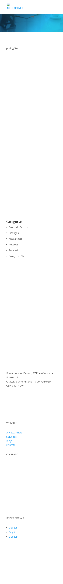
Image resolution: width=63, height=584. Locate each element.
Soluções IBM (18, 84)
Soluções (11, 436)
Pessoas (13, 244)
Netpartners (16, 196)
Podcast (13, 250)
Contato (11, 445)
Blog (9, 441)
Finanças (15, 131)
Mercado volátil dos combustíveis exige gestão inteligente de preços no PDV (31, 78)
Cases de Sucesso (19, 227)
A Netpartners (14, 432)
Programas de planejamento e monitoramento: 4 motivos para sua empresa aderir (30, 125)
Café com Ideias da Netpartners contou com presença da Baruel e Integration (30, 190)
